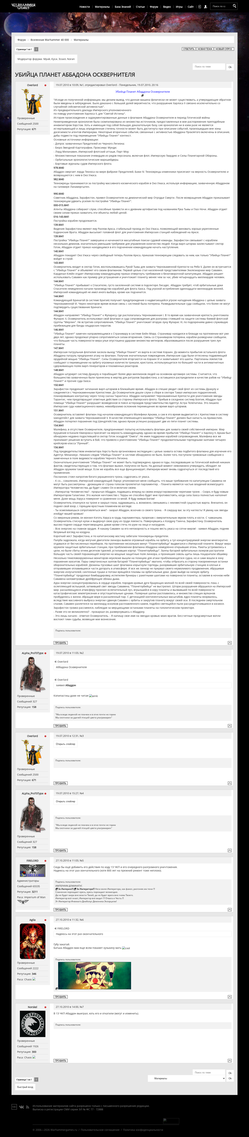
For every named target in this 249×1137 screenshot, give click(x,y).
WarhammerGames (23, 6)
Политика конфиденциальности (143, 1130)
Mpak (46, 59)
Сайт (191, 6)
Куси (54, 59)
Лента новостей (27, 1107)
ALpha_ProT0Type (32, 653)
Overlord (32, 85)
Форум (154, 6)
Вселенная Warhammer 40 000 (50, 39)
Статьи (140, 6)
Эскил (62, 59)
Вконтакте (21, 1107)
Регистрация (206, 6)
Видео (167, 6)
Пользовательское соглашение (100, 1130)
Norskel (32, 1007)
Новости (84, 6)
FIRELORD (32, 860)
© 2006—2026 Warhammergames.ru (55, 1130)
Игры (179, 6)
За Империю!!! (65, 888)
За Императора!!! (86, 888)
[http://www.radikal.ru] (142, 95)
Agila (33, 920)
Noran (71, 59)
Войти (200, 6)
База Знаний (123, 6)
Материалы (102, 6)
